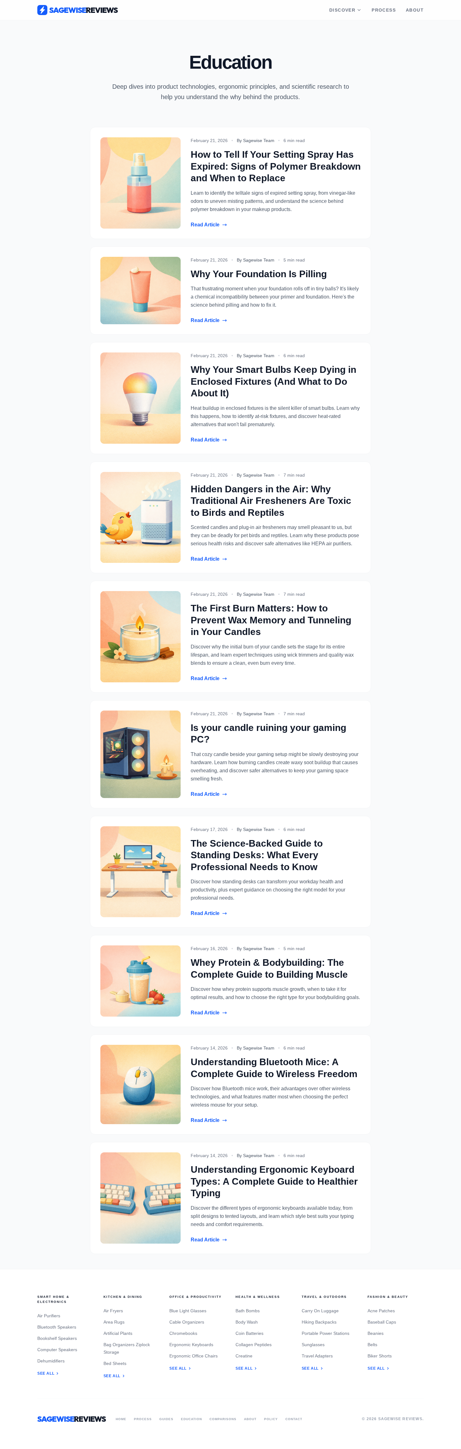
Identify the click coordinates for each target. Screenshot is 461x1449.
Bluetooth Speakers (56, 1327)
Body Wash (247, 1322)
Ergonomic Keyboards (191, 1344)
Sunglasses (313, 1344)
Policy (271, 1419)
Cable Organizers (186, 1322)
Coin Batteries (249, 1333)
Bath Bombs (248, 1310)
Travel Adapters (317, 1355)
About (415, 10)
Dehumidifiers (51, 1360)
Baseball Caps (382, 1322)
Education (191, 1419)
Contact (293, 1419)
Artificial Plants (117, 1333)
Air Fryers (113, 1310)
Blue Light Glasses (187, 1310)
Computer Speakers (57, 1349)
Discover (342, 10)
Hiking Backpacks (319, 1322)
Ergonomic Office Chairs (193, 1355)
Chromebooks (183, 1333)
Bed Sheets (114, 1363)
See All (45, 1373)
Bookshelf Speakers (57, 1338)
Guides (166, 1419)
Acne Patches (381, 1310)
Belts (372, 1344)
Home (121, 1419)
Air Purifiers (48, 1315)
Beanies (376, 1333)
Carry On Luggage (320, 1310)
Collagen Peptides (254, 1344)
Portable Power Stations (325, 1333)
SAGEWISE (83, 10)
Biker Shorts (380, 1355)
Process (384, 10)
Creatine (244, 1355)
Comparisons (222, 1419)
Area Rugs (114, 1322)
